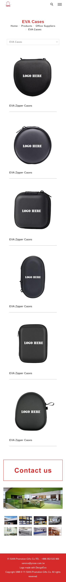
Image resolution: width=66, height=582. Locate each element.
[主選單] (59, 4)
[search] (52, 4)
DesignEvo (41, 567)
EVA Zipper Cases (20, 105)
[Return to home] (8, 4)
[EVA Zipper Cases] (33, 76)
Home (14, 26)
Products (26, 26)
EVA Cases (34, 29)
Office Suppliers (45, 26)
